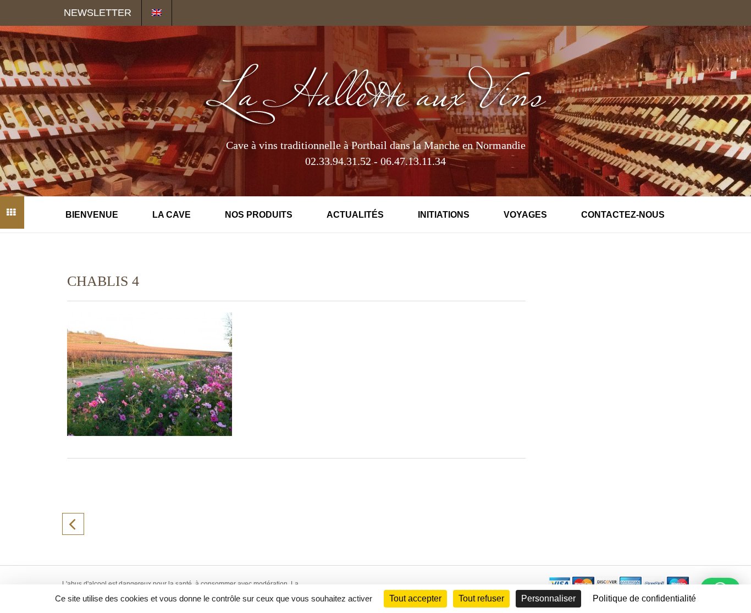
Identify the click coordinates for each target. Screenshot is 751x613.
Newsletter (97, 12)
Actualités (355, 214)
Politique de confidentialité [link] (644, 598)
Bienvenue (91, 214)
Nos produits (258, 214)
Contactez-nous (623, 214)
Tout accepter (415, 598)
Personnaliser (548, 598)
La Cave (171, 214)
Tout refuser (481, 598)
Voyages (525, 214)
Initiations (444, 214)
